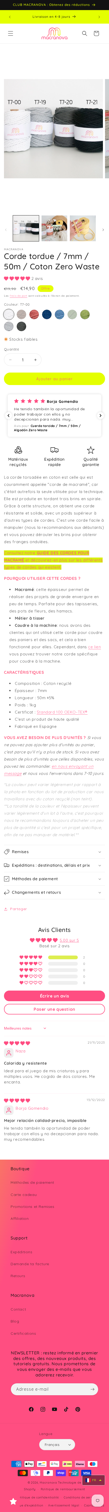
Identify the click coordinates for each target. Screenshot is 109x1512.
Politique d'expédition (26, 1505)
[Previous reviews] (8, 415)
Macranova (48, 1482)
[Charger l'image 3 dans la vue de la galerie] (83, 228)
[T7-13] (47, 314)
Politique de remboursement (63, 1489)
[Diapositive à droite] (103, 230)
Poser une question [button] (54, 1009)
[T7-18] (85, 314)
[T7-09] (34, 314)
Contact (18, 1309)
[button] (10, 33)
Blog (15, 1321)
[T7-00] (8, 314)
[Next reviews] (100, 415)
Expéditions (22, 1252)
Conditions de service (80, 1497)
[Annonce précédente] (10, 17)
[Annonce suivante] (99, 17)
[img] (17, 1043)
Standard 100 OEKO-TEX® (62, 712)
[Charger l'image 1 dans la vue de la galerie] (26, 228)
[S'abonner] (92, 1389)
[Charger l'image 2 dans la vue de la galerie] (54, 228)
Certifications (23, 1333)
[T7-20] (21, 326)
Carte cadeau (24, 1194)
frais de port (18, 295)
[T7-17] (72, 314)
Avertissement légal (63, 1505)
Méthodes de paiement (32, 1182)
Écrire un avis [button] (54, 996)
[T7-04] (21, 314)
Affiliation (20, 1218)
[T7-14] (59, 314)
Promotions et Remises (32, 1206)
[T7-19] (8, 326)
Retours (18, 1275)
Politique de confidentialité (38, 1497)
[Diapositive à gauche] (6, 230)
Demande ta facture (30, 1264)
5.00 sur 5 (69, 940)
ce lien (94, 646)
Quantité (11, 349)
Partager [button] (18, 908)
